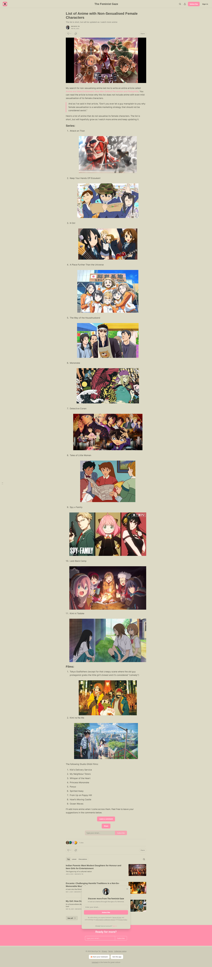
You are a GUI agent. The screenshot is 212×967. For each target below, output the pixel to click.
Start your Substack (100, 957)
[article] (106, 871)
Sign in (205, 4)
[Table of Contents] (2, 483)
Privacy (104, 951)
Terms (110, 951)
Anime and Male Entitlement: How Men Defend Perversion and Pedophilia (102, 91)
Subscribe (194, 4)
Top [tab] (68, 859)
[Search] (180, 4)
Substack (95, 962)
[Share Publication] (185, 4)
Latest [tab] (74, 859)
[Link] (62, 125)
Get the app (116, 957)
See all (70, 918)
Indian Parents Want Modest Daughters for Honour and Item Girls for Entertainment (93, 867)
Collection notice (120, 951)
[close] (127, 889)
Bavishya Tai (75, 26)
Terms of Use (116, 917)
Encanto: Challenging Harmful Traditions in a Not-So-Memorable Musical (92, 884)
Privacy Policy (122, 920)
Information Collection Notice (105, 920)
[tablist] (77, 859)
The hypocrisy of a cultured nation (79, 871)
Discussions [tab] (83, 859)
